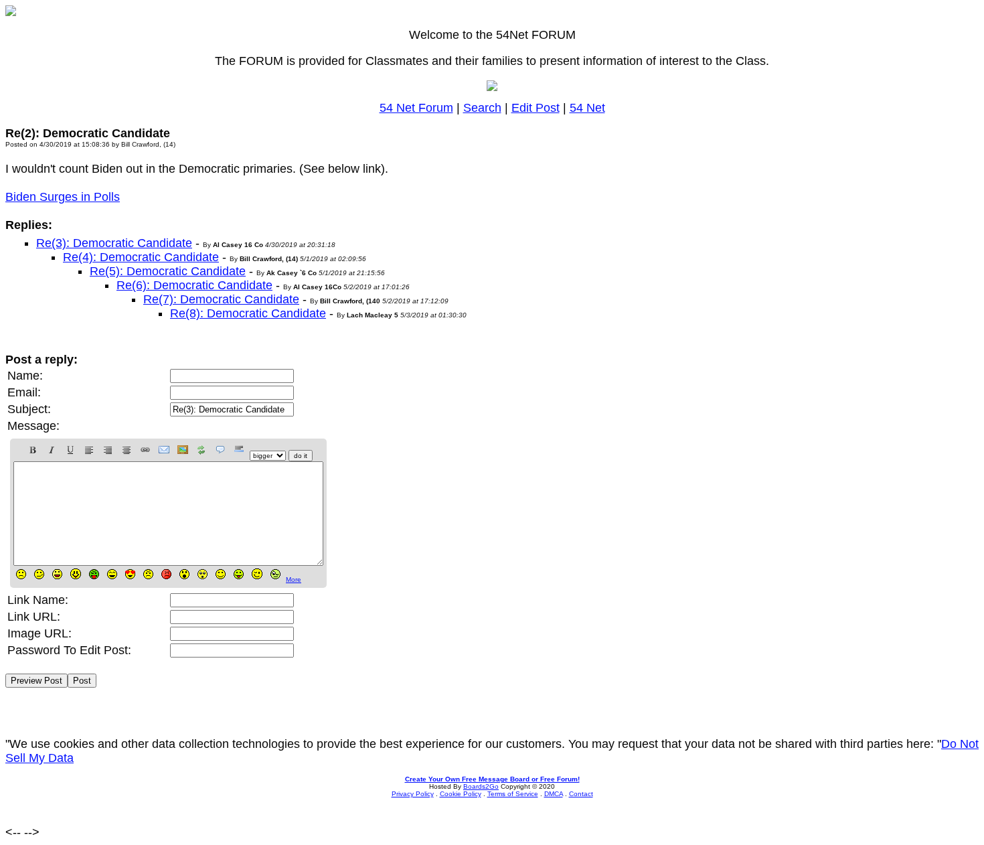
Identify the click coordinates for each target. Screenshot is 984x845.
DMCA (553, 793)
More (293, 579)
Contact (581, 793)
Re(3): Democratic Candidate (114, 243)
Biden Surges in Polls (62, 197)
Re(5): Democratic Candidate (168, 271)
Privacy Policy (413, 793)
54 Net (587, 107)
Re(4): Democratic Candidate (141, 257)
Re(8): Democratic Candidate (248, 313)
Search (482, 107)
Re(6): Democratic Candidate (194, 285)
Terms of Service (512, 793)
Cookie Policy (460, 793)
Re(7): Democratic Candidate (221, 299)
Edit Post (535, 107)
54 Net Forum (416, 107)
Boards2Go (481, 786)
